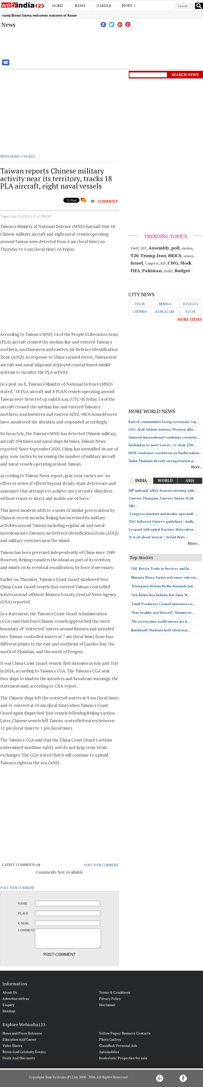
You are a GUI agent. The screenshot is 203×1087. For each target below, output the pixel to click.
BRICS (175, 255)
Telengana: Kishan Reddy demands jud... (163, 586)
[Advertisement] (126, 43)
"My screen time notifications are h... (160, 621)
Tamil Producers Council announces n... (163, 604)
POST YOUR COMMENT (101, 865)
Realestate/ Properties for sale (123, 1058)
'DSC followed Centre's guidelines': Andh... (162, 521)
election (187, 248)
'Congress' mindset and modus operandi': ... (164, 514)
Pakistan (152, 270)
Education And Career (19, 1039)
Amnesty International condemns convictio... (164, 437)
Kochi (190, 311)
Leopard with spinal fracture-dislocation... (162, 529)
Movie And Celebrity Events (24, 1051)
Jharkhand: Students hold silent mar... (161, 630)
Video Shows (12, 1045)
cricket (168, 271)
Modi (185, 263)
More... (197, 466)
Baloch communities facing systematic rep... (163, 422)
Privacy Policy (110, 998)
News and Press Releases (22, 1033)
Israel (136, 263)
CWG (173, 263)
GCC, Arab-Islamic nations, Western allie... (162, 429)
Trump (147, 255)
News (80, 5)
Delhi (140, 304)
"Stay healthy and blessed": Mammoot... (162, 612)
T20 (134, 255)
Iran (161, 255)
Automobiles (109, 1051)
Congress (151, 263)
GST (144, 248)
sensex (188, 256)
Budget (182, 270)
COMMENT (108, 201)
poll (175, 248)
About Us (9, 992)
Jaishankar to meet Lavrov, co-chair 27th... (162, 445)
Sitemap (8, 1011)
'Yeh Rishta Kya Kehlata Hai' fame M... (160, 595)
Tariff (134, 248)
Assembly (159, 248)
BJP (163, 263)
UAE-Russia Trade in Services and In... (161, 568)
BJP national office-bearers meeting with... (163, 490)
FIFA (135, 270)
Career (104, 5)
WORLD (29, 156)
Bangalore (165, 311)
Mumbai (165, 304)
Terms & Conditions (114, 992)
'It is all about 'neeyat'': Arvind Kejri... (158, 537)
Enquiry (8, 1004)
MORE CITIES (189, 319)
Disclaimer (107, 1004)
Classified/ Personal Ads (118, 1045)
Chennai (139, 311)
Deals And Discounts (18, 1058)
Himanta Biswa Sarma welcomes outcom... (165, 577)
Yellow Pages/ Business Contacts (125, 1033)
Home (57, 5)
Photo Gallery (110, 1039)
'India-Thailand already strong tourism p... (162, 461)
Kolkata (190, 304)
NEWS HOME (9, 156)
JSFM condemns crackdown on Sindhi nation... (165, 453)
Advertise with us (15, 998)
